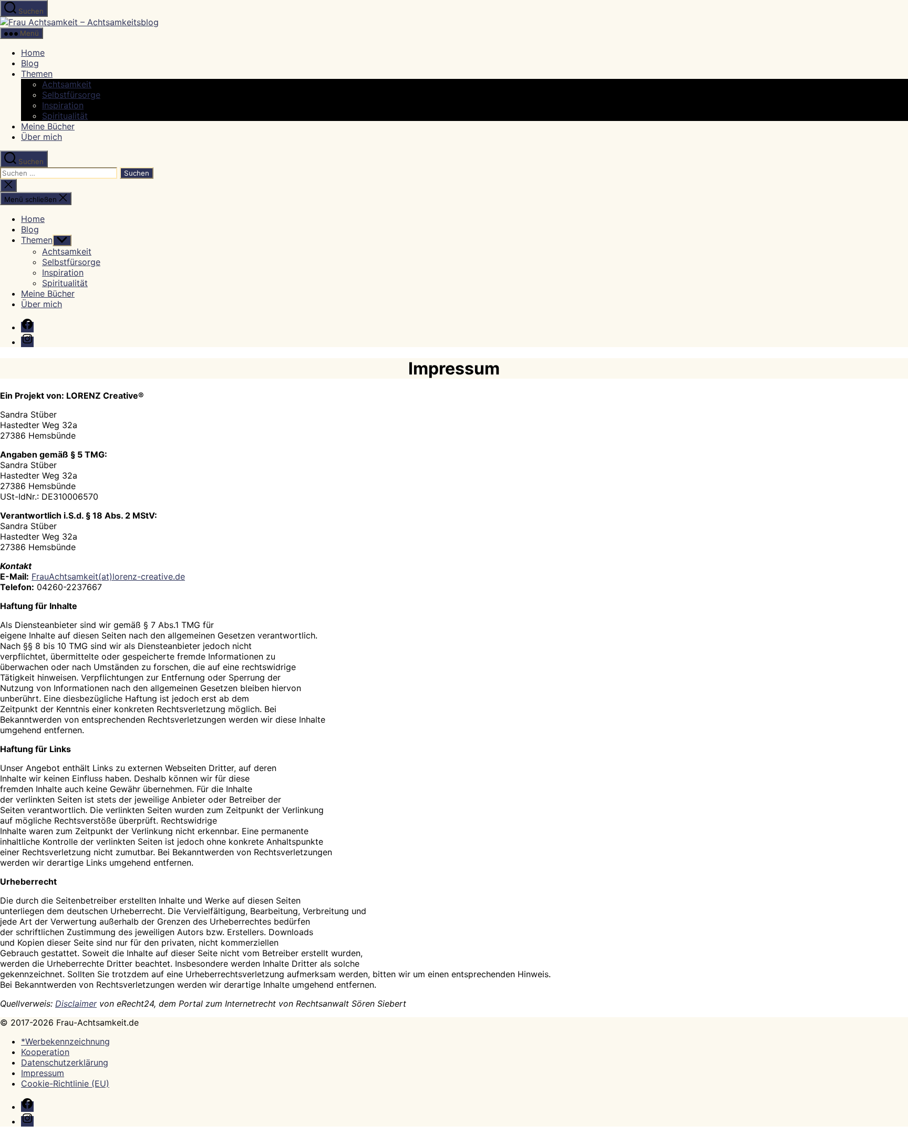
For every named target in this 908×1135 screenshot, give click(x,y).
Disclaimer (76, 1003)
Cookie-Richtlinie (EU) (65, 1083)
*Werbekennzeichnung (65, 1041)
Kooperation (45, 1052)
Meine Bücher (48, 126)
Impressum (42, 1073)
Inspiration (63, 105)
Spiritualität (65, 115)
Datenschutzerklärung (64, 1062)
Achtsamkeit (66, 84)
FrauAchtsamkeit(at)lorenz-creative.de (108, 576)
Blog (30, 63)
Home (33, 52)
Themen (37, 73)
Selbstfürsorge (71, 94)
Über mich (41, 136)
